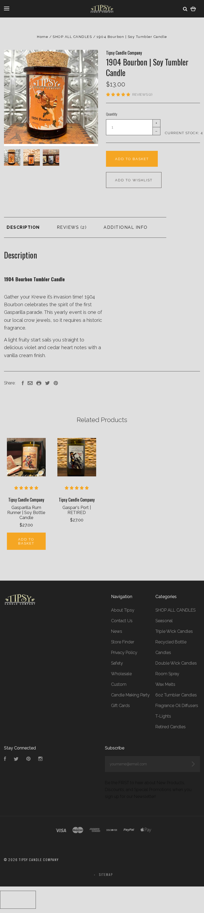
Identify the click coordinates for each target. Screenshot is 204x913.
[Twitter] (16, 759)
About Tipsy (122, 610)
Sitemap (106, 874)
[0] (193, 8)
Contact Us (122, 620)
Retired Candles (170, 726)
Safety (117, 663)
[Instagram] (40, 759)
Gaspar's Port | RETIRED (76, 510)
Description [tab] (23, 227)
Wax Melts (165, 684)
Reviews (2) (142, 94)
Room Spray (167, 673)
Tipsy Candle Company (124, 53)
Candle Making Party (130, 694)
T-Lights (163, 716)
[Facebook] (5, 759)
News (116, 631)
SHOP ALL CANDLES (175, 610)
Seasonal (164, 620)
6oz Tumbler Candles (176, 694)
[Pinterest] (28, 759)
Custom (118, 684)
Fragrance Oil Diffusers (176, 705)
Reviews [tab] (68, 227)
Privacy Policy (124, 652)
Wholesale (121, 673)
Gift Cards (120, 705)
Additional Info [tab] (126, 227)
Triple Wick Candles (174, 631)
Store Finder (122, 641)
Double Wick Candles (176, 663)
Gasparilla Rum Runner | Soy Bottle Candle (26, 512)
